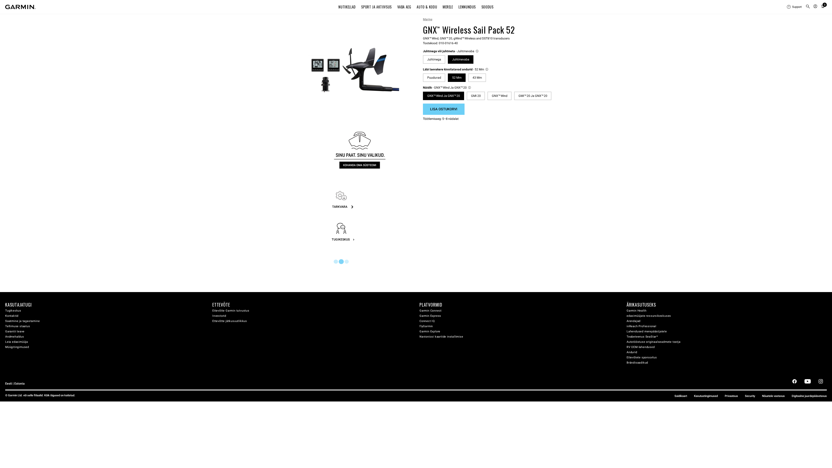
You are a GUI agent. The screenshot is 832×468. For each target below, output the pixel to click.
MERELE (448, 7)
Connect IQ (427, 321)
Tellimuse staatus (17, 326)
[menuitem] (794, 7)
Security (750, 396)
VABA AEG (404, 7)
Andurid (632, 352)
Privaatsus (731, 396)
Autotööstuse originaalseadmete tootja (654, 341)
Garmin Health (636, 310)
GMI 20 (476, 96)
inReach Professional (641, 326)
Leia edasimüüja (16, 341)
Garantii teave (14, 331)
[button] (451, 51)
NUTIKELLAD (347, 7)
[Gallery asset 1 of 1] (353, 70)
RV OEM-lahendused (641, 347)
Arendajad (633, 321)
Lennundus (467, 7)
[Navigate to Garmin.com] (20, 7)
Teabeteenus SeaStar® (642, 336)
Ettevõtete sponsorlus (642, 357)
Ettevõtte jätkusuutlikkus (229, 321)
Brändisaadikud (637, 362)
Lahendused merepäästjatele (647, 331)
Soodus (487, 7)
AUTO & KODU (427, 7)
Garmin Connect (430, 310)
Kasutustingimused (706, 396)
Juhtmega (434, 59)
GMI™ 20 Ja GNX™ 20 (532, 96)
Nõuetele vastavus (773, 396)
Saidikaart (680, 396)
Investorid (219, 315)
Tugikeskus (13, 310)
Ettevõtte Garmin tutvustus (230, 310)
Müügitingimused (17, 347)
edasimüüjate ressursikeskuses (649, 315)
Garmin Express (430, 315)
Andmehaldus (14, 336)
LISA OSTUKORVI (443, 109)
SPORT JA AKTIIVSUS (376, 7)
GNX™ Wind (499, 96)
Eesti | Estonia (15, 383)
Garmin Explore (429, 331)
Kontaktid (11, 315)
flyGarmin (426, 326)
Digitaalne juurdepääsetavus (809, 396)
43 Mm (477, 77)
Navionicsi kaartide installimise (441, 336)
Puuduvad (434, 77)
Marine (427, 19)
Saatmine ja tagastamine (22, 321)
